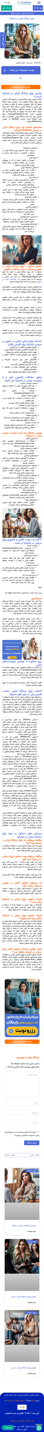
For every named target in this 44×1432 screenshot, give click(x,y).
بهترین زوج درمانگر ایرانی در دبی (24, 1367)
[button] (39, 2)
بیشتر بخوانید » (31, 1231)
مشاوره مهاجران (15, 13)
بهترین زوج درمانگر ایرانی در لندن (23, 1296)
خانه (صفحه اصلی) (27, 13)
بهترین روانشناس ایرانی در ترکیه (24, 1225)
